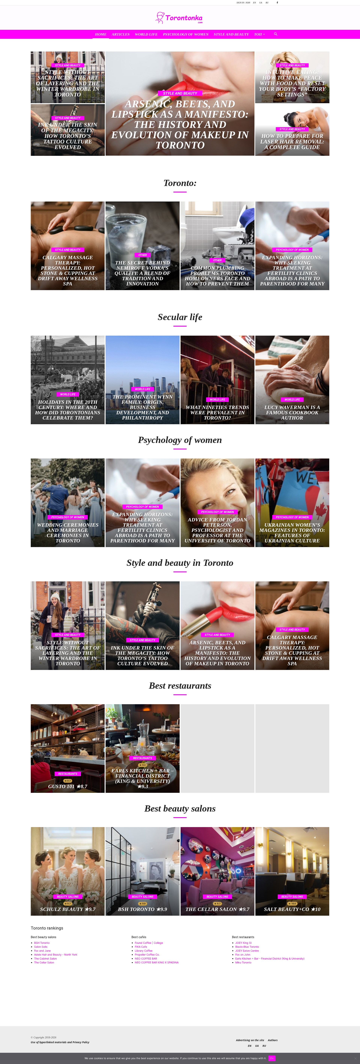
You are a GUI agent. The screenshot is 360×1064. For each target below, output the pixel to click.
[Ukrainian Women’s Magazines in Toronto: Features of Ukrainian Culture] (292, 502)
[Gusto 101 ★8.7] (68, 748)
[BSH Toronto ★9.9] (142, 871)
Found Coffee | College (149, 942)
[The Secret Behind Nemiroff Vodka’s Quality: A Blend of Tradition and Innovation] (142, 246)
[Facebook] (277, 2)
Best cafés (138, 937)
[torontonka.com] (180, 18)
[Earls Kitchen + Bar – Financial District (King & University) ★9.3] (142, 748)
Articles (121, 34)
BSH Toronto (42, 942)
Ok (272, 1058)
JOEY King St (243, 942)
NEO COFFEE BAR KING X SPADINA (156, 962)
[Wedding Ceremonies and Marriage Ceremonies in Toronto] (68, 502)
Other (142, 255)
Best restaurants (243, 937)
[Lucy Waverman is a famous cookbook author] (292, 380)
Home (100, 34)
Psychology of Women (185, 34)
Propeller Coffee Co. (147, 954)
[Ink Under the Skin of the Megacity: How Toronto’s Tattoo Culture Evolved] (68, 130)
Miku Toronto (243, 962)
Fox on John (242, 954)
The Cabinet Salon (45, 958)
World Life (146, 34)
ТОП (258, 34)
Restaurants (67, 774)
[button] (275, 34)
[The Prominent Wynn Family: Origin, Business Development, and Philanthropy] (142, 380)
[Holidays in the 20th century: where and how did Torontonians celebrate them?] (68, 380)
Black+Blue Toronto (247, 946)
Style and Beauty (231, 34)
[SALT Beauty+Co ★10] (292, 871)
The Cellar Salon (44, 962)
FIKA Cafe (141, 946)
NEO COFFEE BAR (146, 958)
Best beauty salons (43, 937)
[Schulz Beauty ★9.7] (68, 871)
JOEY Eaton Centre (247, 950)
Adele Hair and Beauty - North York (55, 954)
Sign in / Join (243, 2)
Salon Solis (40, 946)
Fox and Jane (42, 950)
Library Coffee (143, 950)
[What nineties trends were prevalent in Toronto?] (217, 380)
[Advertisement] (180, 1000)
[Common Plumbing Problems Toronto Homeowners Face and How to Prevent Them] (217, 246)
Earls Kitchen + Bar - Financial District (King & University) (269, 958)
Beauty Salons (68, 896)
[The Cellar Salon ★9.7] (217, 871)
